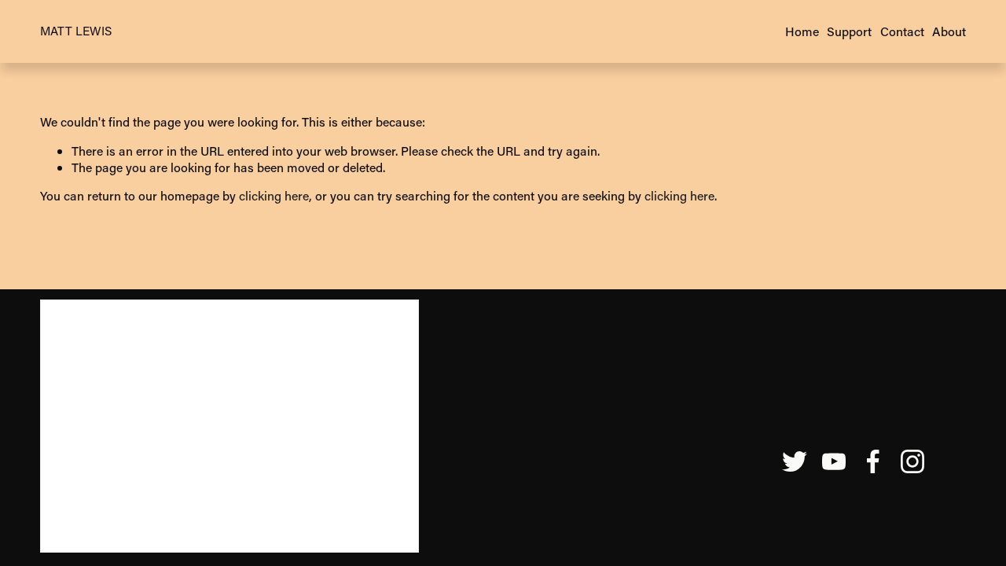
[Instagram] (912, 461)
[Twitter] (794, 461)
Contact (902, 31)
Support (849, 31)
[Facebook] (873, 461)
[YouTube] (833, 461)
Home (802, 31)
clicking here (274, 195)
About (949, 31)
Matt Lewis (76, 31)
